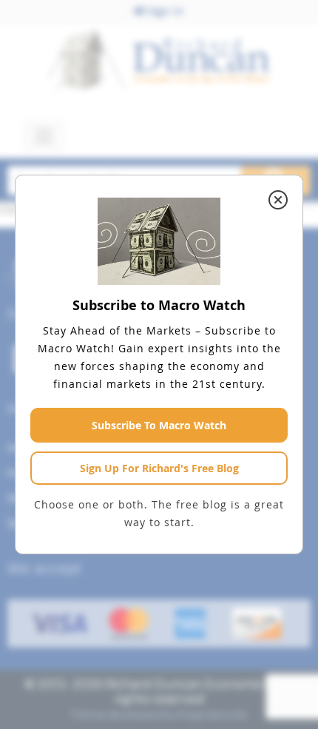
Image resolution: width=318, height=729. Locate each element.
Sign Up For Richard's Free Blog (159, 468)
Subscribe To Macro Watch (159, 425)
